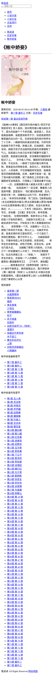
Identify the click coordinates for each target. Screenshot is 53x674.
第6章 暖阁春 (14, 416)
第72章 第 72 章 (15, 380)
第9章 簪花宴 (14, 426)
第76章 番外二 (14, 366)
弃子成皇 (11, 319)
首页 (9, 12)
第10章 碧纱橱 (14, 430)
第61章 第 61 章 (15, 609)
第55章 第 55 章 (15, 588)
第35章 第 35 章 (15, 518)
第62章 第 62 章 (15, 613)
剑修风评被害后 (15, 347)
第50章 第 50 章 (15, 570)
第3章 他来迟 (14, 405)
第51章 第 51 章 (15, 574)
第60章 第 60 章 (15, 606)
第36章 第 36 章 (15, 521)
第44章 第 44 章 (15, 549)
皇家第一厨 (13, 291)
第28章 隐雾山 (14, 493)
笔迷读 (4, 3)
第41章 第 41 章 (15, 539)
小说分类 (11, 15)
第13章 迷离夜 (14, 440)
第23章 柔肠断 (14, 476)
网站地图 (33, 671)
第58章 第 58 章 (15, 598)
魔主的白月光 (14, 340)
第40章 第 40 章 (15, 535)
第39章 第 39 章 (15, 532)
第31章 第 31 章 (15, 504)
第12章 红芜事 (14, 437)
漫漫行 (10, 329)
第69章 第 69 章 (15, 637)
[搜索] (2, 6)
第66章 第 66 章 (15, 627)
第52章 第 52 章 (15, 577)
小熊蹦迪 (11, 350)
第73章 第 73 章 (15, 376)
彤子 (9, 315)
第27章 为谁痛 (14, 490)
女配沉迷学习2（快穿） (19, 326)
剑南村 (10, 322)
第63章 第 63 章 (15, 616)
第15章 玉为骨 (14, 448)
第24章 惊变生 (14, 479)
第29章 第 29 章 (15, 497)
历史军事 (11, 35)
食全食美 (11, 305)
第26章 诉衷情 (14, 486)
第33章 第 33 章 (15, 511)
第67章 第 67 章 (15, 630)
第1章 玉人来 (14, 398)
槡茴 (9, 301)
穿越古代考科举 (15, 333)
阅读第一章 (7, 119)
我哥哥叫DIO (14, 298)
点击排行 (11, 22)
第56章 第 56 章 (15, 591)
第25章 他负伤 (14, 483)
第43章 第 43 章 (15, 546)
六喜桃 (43, 109)
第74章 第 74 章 (15, 373)
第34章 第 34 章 (15, 514)
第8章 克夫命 (14, 423)
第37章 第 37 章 (15, 525)
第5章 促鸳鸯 (14, 412)
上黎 (9, 343)
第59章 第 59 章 (15, 602)
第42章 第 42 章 (15, 542)
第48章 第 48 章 (15, 563)
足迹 (9, 26)
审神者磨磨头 (14, 312)
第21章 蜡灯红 (14, 469)
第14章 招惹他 (14, 444)
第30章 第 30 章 (15, 500)
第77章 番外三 (18, 113)
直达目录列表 (21, 119)
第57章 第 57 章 (15, 595)
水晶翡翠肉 (13, 294)
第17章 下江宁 (14, 455)
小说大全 (11, 19)
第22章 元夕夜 (14, 472)
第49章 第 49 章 (15, 567)
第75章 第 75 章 (15, 369)
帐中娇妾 (11, 39)
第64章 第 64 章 (15, 620)
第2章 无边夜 (14, 402)
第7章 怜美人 (14, 419)
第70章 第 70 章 (15, 387)
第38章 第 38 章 (15, 528)
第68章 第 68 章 (15, 634)
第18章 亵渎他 (14, 458)
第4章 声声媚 (14, 409)
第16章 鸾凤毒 (14, 451)
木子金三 (11, 336)
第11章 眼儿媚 (14, 433)
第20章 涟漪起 (14, 465)
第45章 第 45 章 (15, 553)
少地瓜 (10, 308)
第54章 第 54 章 (15, 584)
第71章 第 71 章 (15, 383)
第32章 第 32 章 (15, 507)
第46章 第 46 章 (15, 556)
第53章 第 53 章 (15, 581)
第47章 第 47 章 (15, 560)
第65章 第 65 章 (15, 623)
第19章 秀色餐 (14, 462)
